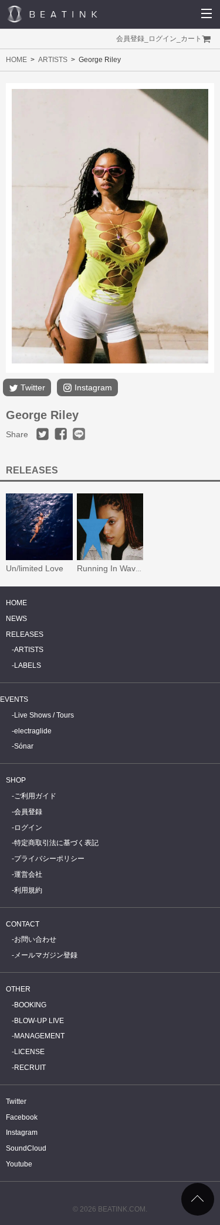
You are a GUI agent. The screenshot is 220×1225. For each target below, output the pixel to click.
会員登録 (130, 39)
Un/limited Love (34, 568)
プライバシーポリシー (49, 859)
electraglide (33, 731)
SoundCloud (26, 1148)
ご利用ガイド (35, 796)
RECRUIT (30, 1067)
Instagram (92, 387)
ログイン (162, 39)
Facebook (22, 1117)
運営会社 (28, 874)
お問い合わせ (35, 939)
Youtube (19, 1164)
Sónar (23, 746)
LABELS (27, 665)
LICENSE (29, 1052)
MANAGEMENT (39, 1036)
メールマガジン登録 (45, 955)
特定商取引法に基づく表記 (56, 843)
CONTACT (22, 924)
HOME (16, 60)
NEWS (16, 619)
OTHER (18, 989)
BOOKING (30, 1005)
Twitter (31, 387)
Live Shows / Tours (44, 715)
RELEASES (24, 634)
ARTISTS (52, 60)
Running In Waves (110, 568)
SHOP (16, 780)
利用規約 (28, 890)
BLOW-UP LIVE (39, 1021)
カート (191, 39)
